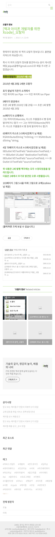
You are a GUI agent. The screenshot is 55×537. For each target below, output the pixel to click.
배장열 (49, 480)
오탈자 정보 (9, 250)
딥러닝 (45, 464)
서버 (32, 468)
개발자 (22, 464)
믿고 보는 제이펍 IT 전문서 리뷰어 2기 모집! (21, 421)
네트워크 (42, 485)
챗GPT (30, 480)
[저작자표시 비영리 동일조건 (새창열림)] (36, 238)
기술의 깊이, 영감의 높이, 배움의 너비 (22, 365)
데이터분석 (20, 472)
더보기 (5, 494)
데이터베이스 (9, 468)
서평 (6, 485)
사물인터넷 (8, 480)
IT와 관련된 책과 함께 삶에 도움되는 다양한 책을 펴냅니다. (21, 372)
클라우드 (13, 476)
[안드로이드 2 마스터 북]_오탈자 (15, 255)
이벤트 (37, 476)
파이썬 (18, 489)
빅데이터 (7, 489)
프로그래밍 (26, 476)
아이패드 (44, 472)
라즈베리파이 (44, 468)
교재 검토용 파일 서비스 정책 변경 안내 (19, 411)
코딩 (32, 485)
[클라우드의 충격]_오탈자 (13, 263)
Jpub (14, 485)
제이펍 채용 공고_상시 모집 (14, 426)
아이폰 (39, 480)
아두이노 (29, 489)
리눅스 (20, 480)
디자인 (39, 489)
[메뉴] (51, 8)
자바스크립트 (9, 464)
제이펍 (24, 485)
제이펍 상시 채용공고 (11, 416)
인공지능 (23, 468)
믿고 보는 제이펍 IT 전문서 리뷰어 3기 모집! (21, 406)
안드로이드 (33, 464)
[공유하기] (13, 238)
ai (5, 476)
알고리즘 (32, 472)
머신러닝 (7, 472)
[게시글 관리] (17, 238)
